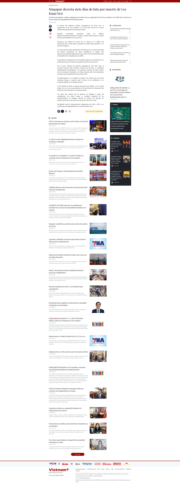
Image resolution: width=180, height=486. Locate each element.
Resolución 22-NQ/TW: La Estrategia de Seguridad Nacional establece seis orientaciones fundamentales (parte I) (120, 92)
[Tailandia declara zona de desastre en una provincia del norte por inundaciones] (98, 191)
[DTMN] (107, 463)
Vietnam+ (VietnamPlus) (60, 1)
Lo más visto (116, 25)
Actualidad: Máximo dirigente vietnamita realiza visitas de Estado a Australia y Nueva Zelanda (116, 160)
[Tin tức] (65, 463)
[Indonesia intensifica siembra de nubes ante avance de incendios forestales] (98, 259)
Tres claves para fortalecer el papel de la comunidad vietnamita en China (67, 441)
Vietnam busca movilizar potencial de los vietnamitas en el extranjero (68, 425)
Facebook (50, 26)
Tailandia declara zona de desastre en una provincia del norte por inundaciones (68, 188)
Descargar (77, 454)
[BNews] (71, 463)
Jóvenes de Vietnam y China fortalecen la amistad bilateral (66, 172)
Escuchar (116, 150)
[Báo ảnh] (117, 463)
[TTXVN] (53, 463)
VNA (112, 469)
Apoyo (102, 469)
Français (114, 1)
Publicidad (128, 469)
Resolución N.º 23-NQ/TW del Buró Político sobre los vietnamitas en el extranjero (66, 319)
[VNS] (87, 463)
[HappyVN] (126, 463)
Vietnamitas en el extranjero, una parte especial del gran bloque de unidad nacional (67, 368)
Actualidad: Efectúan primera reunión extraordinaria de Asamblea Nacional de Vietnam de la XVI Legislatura (116, 175)
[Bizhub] (77, 463)
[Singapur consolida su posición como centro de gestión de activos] (98, 228)
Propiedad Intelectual (80, 469)
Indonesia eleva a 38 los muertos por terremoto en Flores (68, 352)
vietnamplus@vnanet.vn (84, 478)
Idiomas (108, 469)
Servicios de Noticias (119, 469)
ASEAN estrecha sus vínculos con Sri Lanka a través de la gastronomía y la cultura (68, 122)
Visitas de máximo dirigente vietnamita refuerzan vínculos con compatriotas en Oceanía (66, 390)
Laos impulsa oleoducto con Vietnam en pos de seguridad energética (120, 53)
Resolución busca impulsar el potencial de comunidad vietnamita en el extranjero (67, 304)
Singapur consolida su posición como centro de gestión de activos (68, 225)
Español (119, 1)
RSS (98, 469)
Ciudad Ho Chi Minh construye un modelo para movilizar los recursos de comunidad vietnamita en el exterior (67, 207)
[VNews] (59, 463)
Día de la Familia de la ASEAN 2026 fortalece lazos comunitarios (66, 288)
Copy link (50, 37)
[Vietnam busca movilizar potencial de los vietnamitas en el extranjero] (98, 428)
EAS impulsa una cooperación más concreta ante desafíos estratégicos (119, 37)
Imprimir (50, 33)
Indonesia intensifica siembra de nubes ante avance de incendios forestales (68, 256)
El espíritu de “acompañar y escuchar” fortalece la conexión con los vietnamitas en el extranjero (66, 156)
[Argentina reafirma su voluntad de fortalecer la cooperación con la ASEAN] (98, 412)
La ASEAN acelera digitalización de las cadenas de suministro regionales (66, 140)
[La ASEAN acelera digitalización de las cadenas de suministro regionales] (98, 143)
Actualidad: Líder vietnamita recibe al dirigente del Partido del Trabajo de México (116, 145)
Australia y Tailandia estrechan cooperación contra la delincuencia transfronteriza (67, 240)
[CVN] (97, 463)
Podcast (116, 138)
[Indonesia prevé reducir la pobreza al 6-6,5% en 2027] (98, 340)
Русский (126, 1)
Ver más (54, 118)
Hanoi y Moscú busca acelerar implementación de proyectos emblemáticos (66, 271)
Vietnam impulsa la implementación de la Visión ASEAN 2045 (120, 29)
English (110, 1)
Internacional (53, 5)
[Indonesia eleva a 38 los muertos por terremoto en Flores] (98, 356)
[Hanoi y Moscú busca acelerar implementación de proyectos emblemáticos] (98, 274)
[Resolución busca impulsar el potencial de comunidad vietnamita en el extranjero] (98, 307)
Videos (115, 104)
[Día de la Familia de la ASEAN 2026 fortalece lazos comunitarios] (98, 291)
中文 (123, 1)
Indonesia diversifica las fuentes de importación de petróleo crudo (119, 61)
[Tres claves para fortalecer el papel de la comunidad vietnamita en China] (98, 444)
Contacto (78, 470)
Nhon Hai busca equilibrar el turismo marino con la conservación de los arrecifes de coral (120, 124)
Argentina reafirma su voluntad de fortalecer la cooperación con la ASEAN (65, 409)
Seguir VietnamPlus (90, 111)
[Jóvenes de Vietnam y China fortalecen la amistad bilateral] (98, 175)
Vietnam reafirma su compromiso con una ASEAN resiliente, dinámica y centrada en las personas (119, 46)
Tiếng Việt (105, 1)
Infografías (116, 70)
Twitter (50, 30)
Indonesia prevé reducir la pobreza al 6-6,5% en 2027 (67, 336)
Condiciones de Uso (91, 469)
